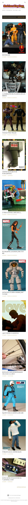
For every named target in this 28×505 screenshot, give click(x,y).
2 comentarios (10, 414)
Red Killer (6, 55)
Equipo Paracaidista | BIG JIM (12, 413)
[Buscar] (25, 2)
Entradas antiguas (21, 487)
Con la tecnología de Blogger (15, 495)
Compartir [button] (4, 56)
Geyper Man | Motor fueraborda (9, 172)
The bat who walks (9, 133)
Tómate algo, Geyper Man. (12, 452)
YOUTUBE (15, 10)
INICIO (4, 10)
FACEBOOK (9, 10)
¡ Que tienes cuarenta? (10, 333)
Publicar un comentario (12, 56)
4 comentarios (10, 375)
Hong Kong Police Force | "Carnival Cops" (11, 479)
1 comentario (9, 175)
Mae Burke (18, 497)
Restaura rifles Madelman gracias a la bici (12, 373)
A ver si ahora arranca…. (12, 212)
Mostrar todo (21, 17)
